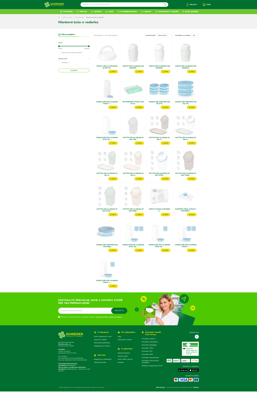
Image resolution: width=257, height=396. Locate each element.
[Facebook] (197, 337)
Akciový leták (123, 356)
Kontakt (121, 362)
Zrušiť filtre (74, 70)
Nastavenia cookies (125, 339)
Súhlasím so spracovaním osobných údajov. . (91, 317)
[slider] (59, 46)
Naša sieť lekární (124, 353)
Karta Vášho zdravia (125, 359)
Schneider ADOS (147, 348)
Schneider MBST (147, 354)
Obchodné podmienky (102, 343)
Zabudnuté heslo (100, 362)
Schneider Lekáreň (148, 339)
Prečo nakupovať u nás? (103, 336)
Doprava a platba (100, 339)
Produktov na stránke (182, 35)
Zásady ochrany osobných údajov (108, 317)
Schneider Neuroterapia (150, 357)
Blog (119, 336)
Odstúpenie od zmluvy (102, 346)
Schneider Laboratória (150, 342)
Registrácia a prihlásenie (102, 359)
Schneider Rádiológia (149, 345)
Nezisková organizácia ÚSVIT (152, 365)
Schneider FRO (147, 351)
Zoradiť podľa (151, 35)
